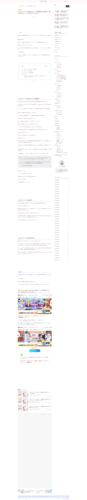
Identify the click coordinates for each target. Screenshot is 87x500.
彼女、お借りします (60, 150)
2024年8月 (62, 182)
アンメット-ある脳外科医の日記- (62, 77)
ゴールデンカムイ (59, 88)
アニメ (57, 51)
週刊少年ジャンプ (58, 35)
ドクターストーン (59, 136)
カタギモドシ (59, 86)
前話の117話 (20, 39)
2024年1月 (62, 198)
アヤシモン (58, 134)
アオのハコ (58, 133)
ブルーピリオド (59, 66)
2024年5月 (62, 189)
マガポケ (57, 69)
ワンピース (58, 60)
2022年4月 (62, 246)
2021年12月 (62, 255)
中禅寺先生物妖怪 (59, 114)
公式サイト (29, 362)
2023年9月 (62, 207)
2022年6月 (62, 241)
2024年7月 (62, 184)
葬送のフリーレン (59, 129)
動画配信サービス (58, 41)
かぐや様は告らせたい (60, 85)
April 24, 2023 (30, 165)
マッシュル (58, 137)
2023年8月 (62, 209)
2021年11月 (62, 257)
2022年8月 (62, 237)
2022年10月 (62, 232)
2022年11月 (62, 230)
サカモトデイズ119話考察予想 (29, 72)
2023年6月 (62, 214)
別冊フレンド (58, 99)
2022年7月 (62, 239)
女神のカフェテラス (60, 149)
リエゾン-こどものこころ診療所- (62, 79)
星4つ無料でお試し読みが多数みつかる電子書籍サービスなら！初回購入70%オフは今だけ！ (35, 76)
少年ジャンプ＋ (58, 105)
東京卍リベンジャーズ (60, 151)
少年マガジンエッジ (59, 110)
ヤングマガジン (58, 47)
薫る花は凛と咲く (59, 71)
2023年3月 (62, 221)
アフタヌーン (58, 49)
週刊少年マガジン (58, 37)
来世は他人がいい (59, 67)
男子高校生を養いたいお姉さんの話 (62, 152)
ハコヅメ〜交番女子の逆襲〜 (61, 78)
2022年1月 (62, 253)
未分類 (57, 118)
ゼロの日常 (58, 127)
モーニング (57, 45)
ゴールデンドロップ (60, 93)
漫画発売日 (57, 123)
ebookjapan (20, 317)
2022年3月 (62, 248)
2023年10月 (62, 205)
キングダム (58, 87)
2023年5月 (62, 216)
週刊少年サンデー (58, 39)
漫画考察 (43, 1)
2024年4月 (62, 191)
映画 (56, 116)
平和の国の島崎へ (59, 81)
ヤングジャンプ (58, 43)
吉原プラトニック (59, 80)
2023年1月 (62, 225)
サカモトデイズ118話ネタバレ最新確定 (30, 69)
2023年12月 (62, 200)
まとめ (25, 74)
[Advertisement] (35, 24)
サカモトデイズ (20, 9)
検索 (55, 4)
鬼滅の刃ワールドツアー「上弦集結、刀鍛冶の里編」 (61, 155)
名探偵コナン (59, 128)
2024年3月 (62, 193)
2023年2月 (62, 223)
